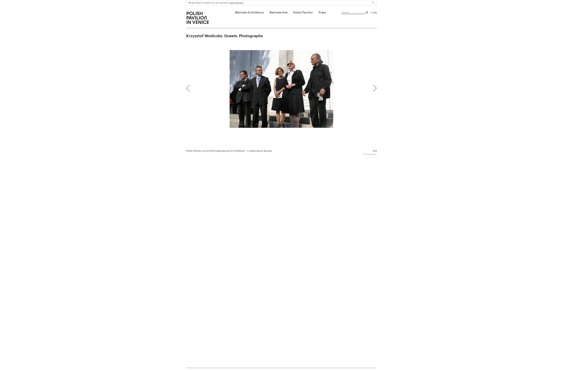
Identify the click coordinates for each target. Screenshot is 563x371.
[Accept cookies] (374, 2)
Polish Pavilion (303, 12)
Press (322, 12)
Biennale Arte (278, 12)
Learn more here (236, 3)
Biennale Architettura (249, 12)
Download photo (370, 154)
